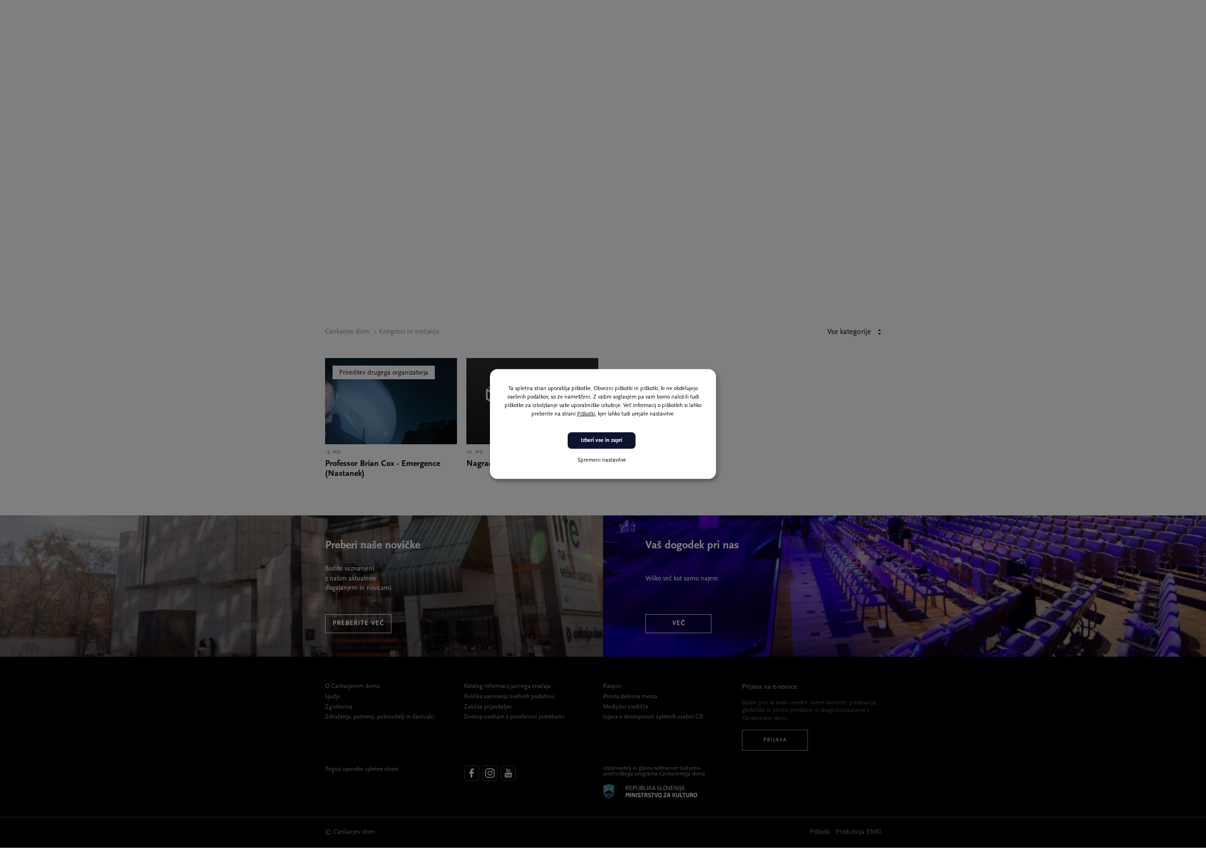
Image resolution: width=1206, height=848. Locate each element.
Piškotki (586, 414)
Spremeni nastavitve (602, 460)
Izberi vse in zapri (601, 440)
